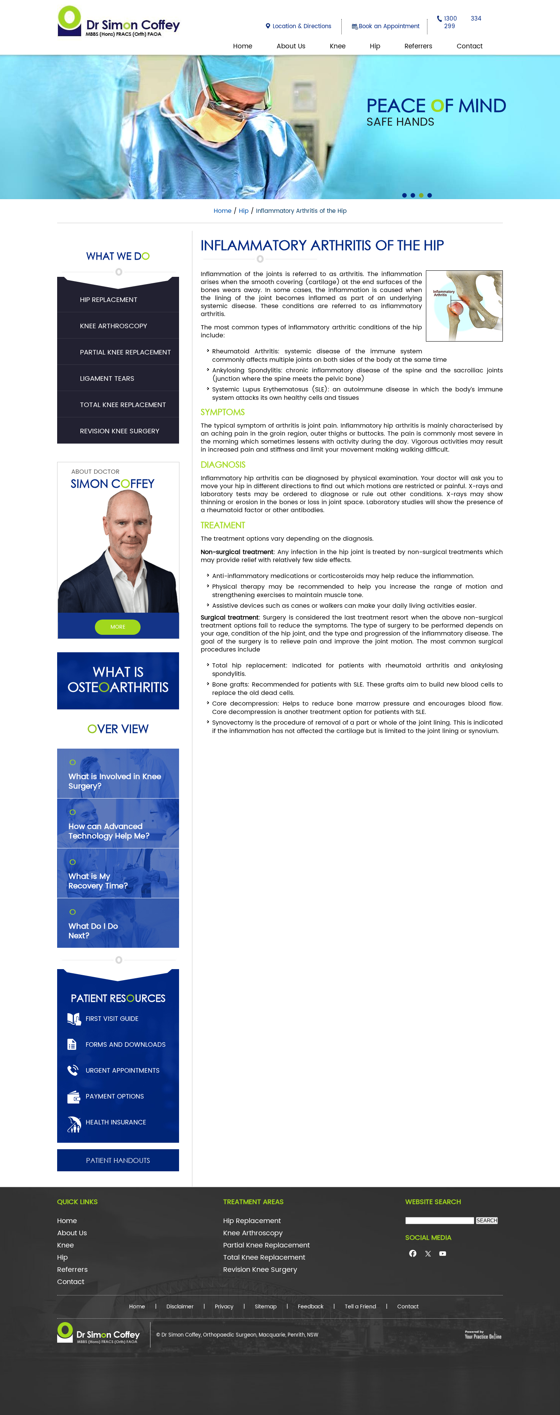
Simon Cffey (113, 483)
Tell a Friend (360, 1306)
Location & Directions (302, 26)
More (117, 627)
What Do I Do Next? (93, 924)
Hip (375, 46)
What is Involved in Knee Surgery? (115, 775)
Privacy (224, 1306)
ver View (118, 728)
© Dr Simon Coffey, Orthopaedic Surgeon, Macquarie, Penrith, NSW (237, 1335)
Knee (338, 46)
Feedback (310, 1306)
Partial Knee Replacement (125, 352)
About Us (291, 46)
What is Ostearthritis (118, 679)
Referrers (418, 46)
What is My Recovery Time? (98, 875)
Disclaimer (180, 1306)
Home (242, 46)
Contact (470, 46)
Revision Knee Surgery (119, 431)
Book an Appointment (389, 26)
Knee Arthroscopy (113, 326)
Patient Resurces (118, 998)
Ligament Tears (107, 378)
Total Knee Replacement (123, 404)
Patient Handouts (118, 1160)
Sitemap (266, 1306)
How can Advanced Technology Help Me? (109, 825)
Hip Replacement (109, 299)
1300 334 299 (463, 22)
